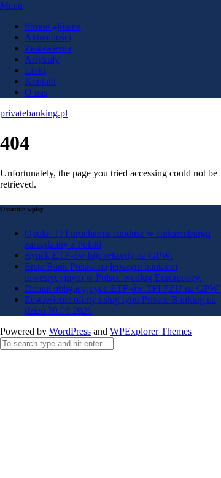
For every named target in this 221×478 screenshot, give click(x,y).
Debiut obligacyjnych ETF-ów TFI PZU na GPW (122, 288)
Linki (35, 70)
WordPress (70, 331)
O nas (36, 92)
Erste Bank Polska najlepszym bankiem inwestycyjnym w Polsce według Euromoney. (113, 272)
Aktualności (48, 37)
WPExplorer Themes (151, 331)
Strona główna (53, 26)
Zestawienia (48, 48)
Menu (11, 5)
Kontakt (40, 81)
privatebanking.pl (34, 113)
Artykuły (42, 59)
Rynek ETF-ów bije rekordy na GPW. (99, 255)
